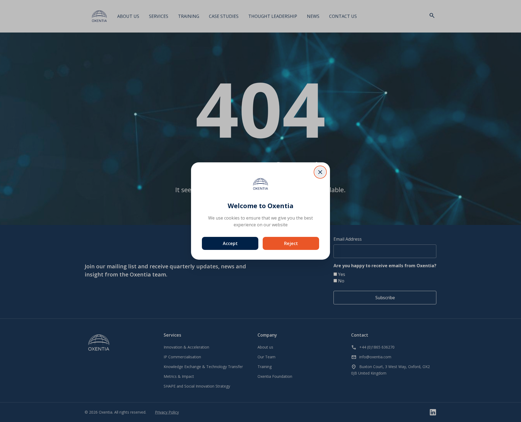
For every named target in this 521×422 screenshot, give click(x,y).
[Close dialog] (320, 172)
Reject (291, 243)
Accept (230, 243)
